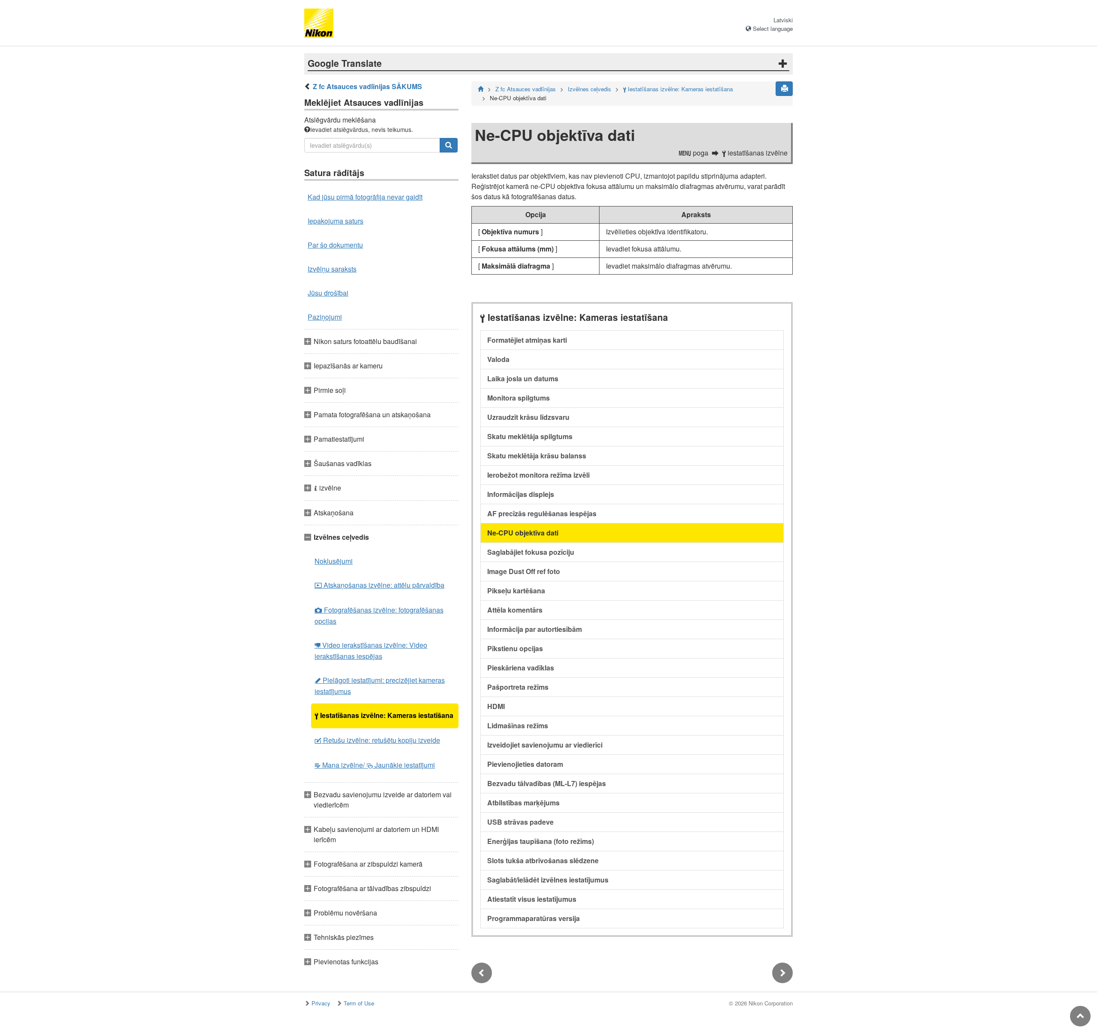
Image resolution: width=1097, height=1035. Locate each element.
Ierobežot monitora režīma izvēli (538, 475)
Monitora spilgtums (518, 398)
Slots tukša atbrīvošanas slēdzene (543, 860)
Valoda (498, 359)
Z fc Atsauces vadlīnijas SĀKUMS (367, 86)
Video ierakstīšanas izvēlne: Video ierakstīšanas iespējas (371, 650)
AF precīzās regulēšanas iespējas (541, 513)
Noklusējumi (334, 561)
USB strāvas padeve (520, 822)
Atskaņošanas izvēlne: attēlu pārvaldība (379, 585)
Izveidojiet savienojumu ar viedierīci (544, 745)
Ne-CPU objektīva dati (522, 533)
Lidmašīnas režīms (517, 725)
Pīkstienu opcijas (515, 648)
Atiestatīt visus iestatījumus (531, 899)
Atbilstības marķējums (523, 803)
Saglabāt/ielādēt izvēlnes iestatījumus (547, 880)
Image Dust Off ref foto (523, 571)
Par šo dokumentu (335, 245)
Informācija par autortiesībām (534, 629)
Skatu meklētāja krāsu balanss (536, 456)
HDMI (496, 706)
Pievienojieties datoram (525, 764)
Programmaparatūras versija (533, 918)
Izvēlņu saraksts (332, 269)
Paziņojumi (325, 317)
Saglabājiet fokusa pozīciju (530, 552)
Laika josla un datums (522, 378)
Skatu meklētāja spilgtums (529, 436)
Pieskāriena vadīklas (520, 668)
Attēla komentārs (515, 610)
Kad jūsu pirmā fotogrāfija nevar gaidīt (365, 197)
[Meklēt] (449, 145)
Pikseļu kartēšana (516, 590)
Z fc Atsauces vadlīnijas (525, 89)
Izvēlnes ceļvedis (589, 89)
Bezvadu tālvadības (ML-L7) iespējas (546, 783)
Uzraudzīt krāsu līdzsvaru (528, 417)
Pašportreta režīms (517, 687)
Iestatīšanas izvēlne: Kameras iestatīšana (384, 715)
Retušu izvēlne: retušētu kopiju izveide (377, 740)
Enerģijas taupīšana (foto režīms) (540, 841)
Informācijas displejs (520, 494)
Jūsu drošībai (328, 293)
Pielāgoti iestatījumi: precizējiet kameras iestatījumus (380, 685)
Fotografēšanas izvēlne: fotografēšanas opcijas (379, 615)
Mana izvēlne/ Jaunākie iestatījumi (375, 765)
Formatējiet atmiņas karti (527, 340)
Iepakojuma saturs (335, 221)
